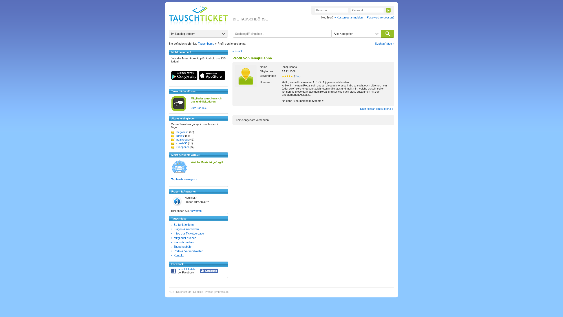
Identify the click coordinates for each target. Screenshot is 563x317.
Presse (209, 291)
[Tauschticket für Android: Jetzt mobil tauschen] (184, 79)
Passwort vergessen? (380, 17)
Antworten (196, 211)
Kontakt (179, 255)
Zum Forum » (199, 108)
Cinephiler (182, 147)
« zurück (237, 51)
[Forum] (178, 110)
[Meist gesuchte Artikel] (179, 172)
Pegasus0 (182, 132)
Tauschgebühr (183, 246)
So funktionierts (184, 224)
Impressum (221, 291)
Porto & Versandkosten (188, 251)
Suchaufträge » (384, 43)
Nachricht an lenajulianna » (376, 108)
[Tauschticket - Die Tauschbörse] (198, 16)
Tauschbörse (206, 43)
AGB (171, 291)
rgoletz (180, 135)
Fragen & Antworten (186, 229)
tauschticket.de (187, 269)
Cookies (198, 291)
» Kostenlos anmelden (348, 17)
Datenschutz (183, 291)
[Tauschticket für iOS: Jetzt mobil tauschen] (212, 79)
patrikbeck (182, 139)
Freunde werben (184, 242)
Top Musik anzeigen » (184, 179)
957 (297, 76)
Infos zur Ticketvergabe (189, 233)
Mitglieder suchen (185, 238)
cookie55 (181, 143)
